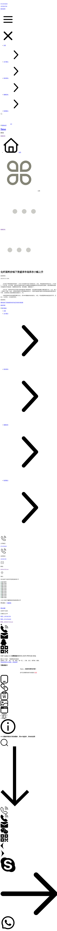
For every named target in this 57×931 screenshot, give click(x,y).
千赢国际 (9, 603)
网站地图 (3, 608)
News (3, 129)
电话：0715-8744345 (6, 619)
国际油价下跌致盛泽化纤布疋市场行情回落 (12, 302)
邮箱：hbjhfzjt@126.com (7, 621)
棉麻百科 (3, 136)
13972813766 (4, 6)
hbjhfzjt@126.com (4, 569)
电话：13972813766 (6, 616)
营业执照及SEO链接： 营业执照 (9, 662)
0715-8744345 (4, 3)
